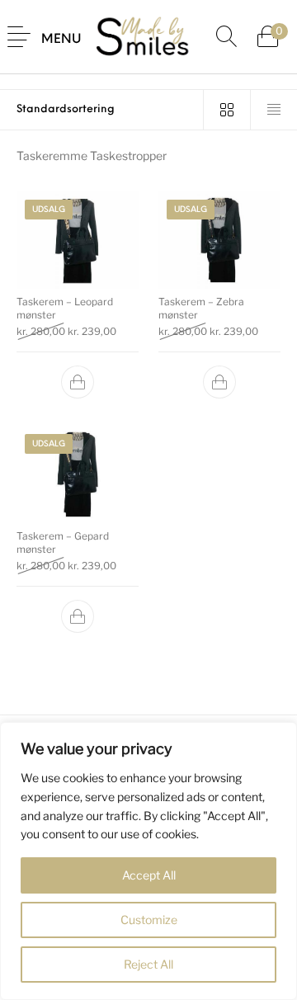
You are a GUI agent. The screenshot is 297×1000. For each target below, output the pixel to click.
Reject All (148, 964)
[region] (148, 861)
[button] (77, 382)
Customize (148, 920)
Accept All (149, 875)
